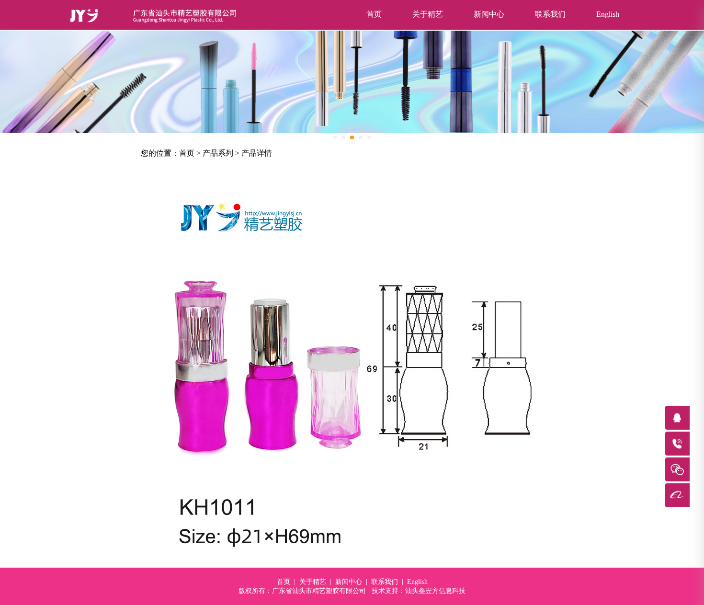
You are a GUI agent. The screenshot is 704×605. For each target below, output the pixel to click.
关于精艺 (427, 14)
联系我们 (550, 14)
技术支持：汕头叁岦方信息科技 (419, 590)
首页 (374, 14)
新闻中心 (489, 14)
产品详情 (256, 153)
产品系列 (218, 153)
